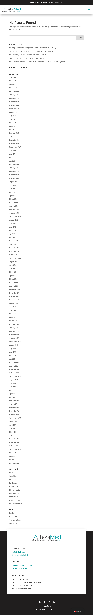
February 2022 (14, 241)
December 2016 (14, 439)
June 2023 (12, 189)
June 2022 (12, 227)
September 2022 (15, 216)
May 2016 (12, 453)
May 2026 (12, 81)
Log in (11, 513)
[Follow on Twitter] (49, 602)
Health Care (13, 486)
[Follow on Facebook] (44, 602)
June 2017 (12, 428)
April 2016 (12, 456)
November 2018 (14, 369)
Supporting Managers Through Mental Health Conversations (31, 51)
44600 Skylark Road (18, 552)
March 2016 (13, 460)
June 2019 (12, 352)
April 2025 (12, 126)
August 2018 (13, 380)
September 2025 (15, 109)
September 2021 (15, 258)
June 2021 (12, 269)
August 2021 (13, 262)
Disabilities (13, 483)
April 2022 (12, 234)
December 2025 (14, 98)
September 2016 (15, 449)
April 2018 (12, 394)
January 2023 (13, 206)
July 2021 (12, 265)
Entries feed (13, 516)
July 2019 (12, 349)
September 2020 (15, 300)
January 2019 (13, 366)
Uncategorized (14, 500)
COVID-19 (12, 479)
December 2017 (14, 408)
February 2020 (14, 324)
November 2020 (14, 293)
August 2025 (13, 112)
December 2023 (14, 171)
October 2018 (14, 373)
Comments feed (15, 520)
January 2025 (13, 136)
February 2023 (14, 202)
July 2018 (12, 383)
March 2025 (13, 129)
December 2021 (14, 248)
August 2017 (13, 421)
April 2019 (12, 359)
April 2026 (12, 84)
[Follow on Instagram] (54, 602)
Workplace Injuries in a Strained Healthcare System (27, 55)
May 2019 (12, 355)
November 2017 (14, 411)
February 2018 (14, 401)
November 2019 (14, 335)
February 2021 (14, 282)
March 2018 (13, 397)
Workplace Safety (15, 504)
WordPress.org (14, 523)
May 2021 (12, 272)
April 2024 (12, 161)
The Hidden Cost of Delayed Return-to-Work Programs (28, 58)
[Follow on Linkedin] (39, 602)
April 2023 (12, 196)
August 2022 (13, 220)
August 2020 (13, 303)
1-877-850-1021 (23, 579)
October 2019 (14, 338)
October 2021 (14, 255)
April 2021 (12, 276)
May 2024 (12, 157)
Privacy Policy (46, 606)
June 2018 (12, 387)
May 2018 (12, 390)
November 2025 (14, 102)
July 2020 (12, 307)
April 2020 (12, 317)
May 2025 (12, 123)
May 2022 (12, 230)
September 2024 (15, 147)
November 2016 (14, 442)
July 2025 (12, 116)
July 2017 (12, 425)
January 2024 (13, 168)
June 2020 (12, 310)
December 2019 (14, 331)
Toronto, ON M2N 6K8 (19, 569)
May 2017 (12, 432)
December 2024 (14, 140)
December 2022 (14, 209)
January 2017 (13, 435)
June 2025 (12, 119)
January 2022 (13, 244)
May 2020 (12, 314)
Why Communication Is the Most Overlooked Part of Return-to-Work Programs (37, 62)
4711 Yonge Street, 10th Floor (22, 566)
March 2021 (13, 279)
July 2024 (12, 150)
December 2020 (14, 289)
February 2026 (14, 91)
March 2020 (13, 321)
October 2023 (14, 178)
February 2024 (14, 164)
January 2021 (13, 286)
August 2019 (13, 345)
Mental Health (14, 490)
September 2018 (15, 376)
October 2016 (14, 446)
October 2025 (14, 105)
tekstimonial (13, 497)
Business (12, 472)
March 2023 (13, 199)
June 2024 (12, 154)
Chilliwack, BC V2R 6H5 (20, 555)
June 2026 (12, 77)
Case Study (13, 476)
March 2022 (13, 237)
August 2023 (13, 182)
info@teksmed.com (39, 2)
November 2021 (14, 251)
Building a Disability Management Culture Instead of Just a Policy (32, 48)
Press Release (14, 493)
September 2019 (15, 342)
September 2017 (15, 418)
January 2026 (13, 95)
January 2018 (13, 404)
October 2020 (14, 296)
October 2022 (14, 213)
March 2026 (13, 88)
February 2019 (14, 362)
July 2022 (12, 223)
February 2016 (14, 463)
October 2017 (14, 415)
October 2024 (14, 143)
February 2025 (14, 133)
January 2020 (13, 328)
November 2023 (14, 175)
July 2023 (12, 185)
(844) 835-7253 (57, 2)
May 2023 (12, 192)
